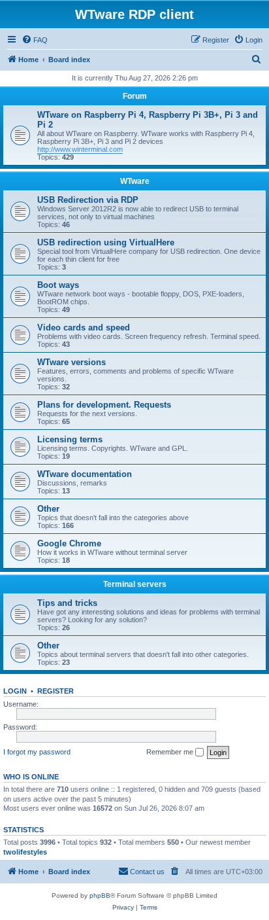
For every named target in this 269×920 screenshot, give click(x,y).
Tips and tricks (67, 603)
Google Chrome (69, 543)
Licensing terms (70, 439)
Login (15, 691)
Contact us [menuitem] (147, 872)
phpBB (99, 895)
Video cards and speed (83, 327)
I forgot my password (37, 752)
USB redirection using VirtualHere (105, 242)
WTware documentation (84, 474)
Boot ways (58, 285)
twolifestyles (25, 852)
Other (48, 509)
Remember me (170, 752)
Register (55, 691)
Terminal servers (134, 584)
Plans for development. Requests (104, 405)
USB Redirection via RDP (87, 200)
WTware (135, 181)
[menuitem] (35, 40)
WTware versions (71, 362)
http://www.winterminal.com (80, 149)
